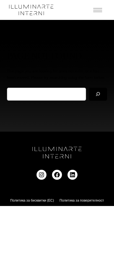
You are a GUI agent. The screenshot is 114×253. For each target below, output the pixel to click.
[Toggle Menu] (97, 10)
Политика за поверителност (81, 200)
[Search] (98, 94)
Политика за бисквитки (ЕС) (32, 200)
